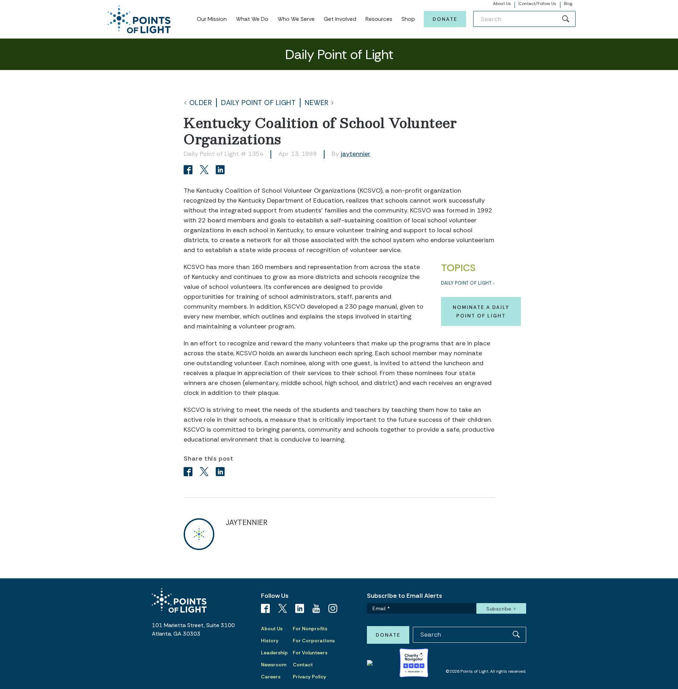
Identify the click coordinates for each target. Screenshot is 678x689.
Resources (378, 19)
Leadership (274, 652)
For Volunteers (310, 652)
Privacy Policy (309, 676)
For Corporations (314, 640)
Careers (270, 676)
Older (200, 102)
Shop (408, 19)
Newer (317, 102)
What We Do (252, 19)
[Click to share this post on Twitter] (205, 170)
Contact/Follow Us (537, 3)
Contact (303, 664)
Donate (445, 19)
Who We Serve (296, 19)
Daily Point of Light (258, 102)
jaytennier (355, 154)
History (270, 640)
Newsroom (273, 664)
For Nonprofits (310, 628)
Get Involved (340, 19)
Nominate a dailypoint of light (481, 311)
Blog (568, 3)
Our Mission (212, 19)
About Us (502, 3)
